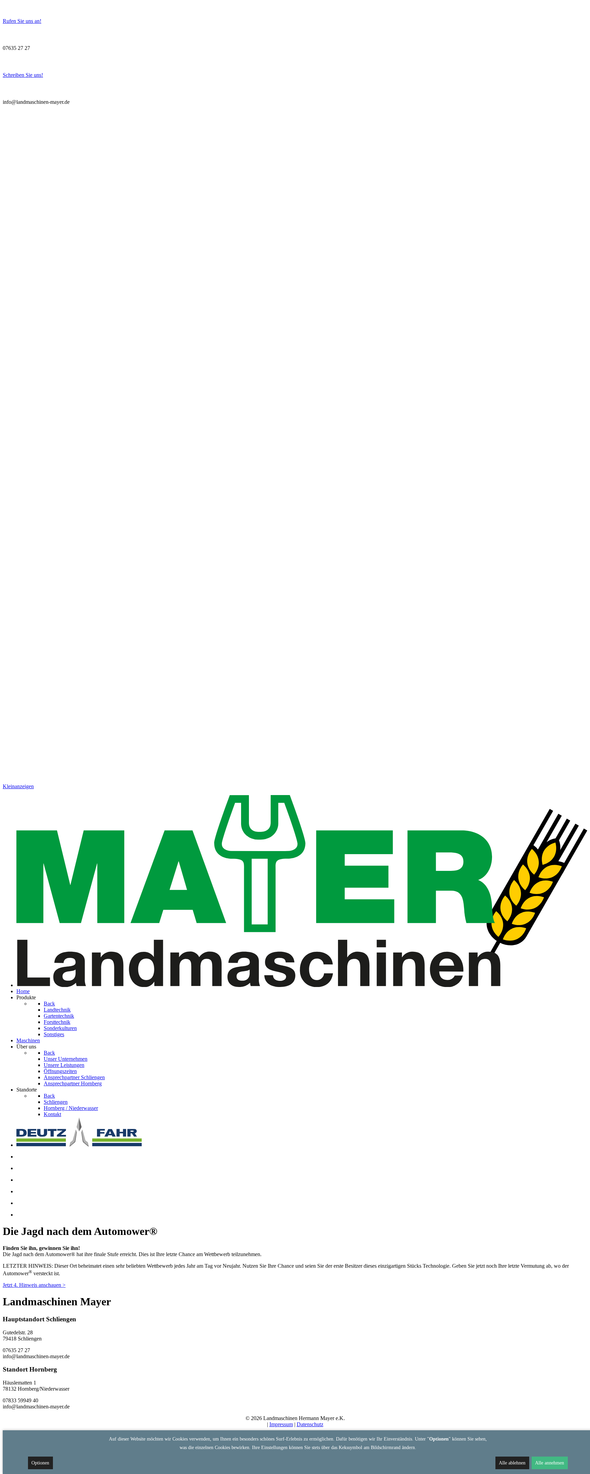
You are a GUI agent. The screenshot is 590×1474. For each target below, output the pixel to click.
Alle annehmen (549, 1462)
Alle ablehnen (512, 1462)
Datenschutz (310, 1424)
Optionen (40, 1462)
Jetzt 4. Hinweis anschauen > (34, 1285)
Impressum (281, 1424)
